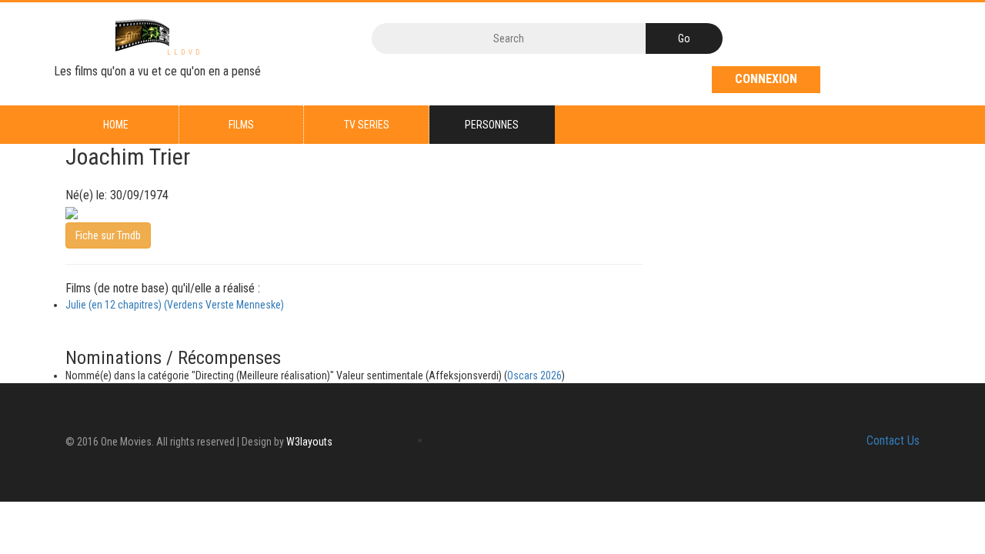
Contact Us (893, 440)
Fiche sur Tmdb (108, 235)
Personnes (492, 124)
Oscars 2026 (534, 375)
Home (116, 124)
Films (241, 124)
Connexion (766, 79)
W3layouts (309, 442)
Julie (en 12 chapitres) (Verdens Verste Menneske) (174, 305)
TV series (366, 124)
